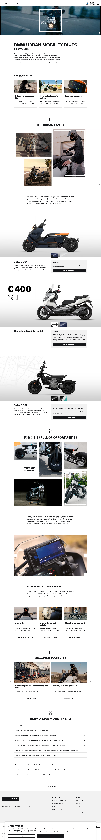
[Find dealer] (17, 3)
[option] (54, 255)
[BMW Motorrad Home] (92, 3)
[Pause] (99, 33)
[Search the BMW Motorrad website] (13, 3)
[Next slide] (85, 555)
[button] (5, 4)
